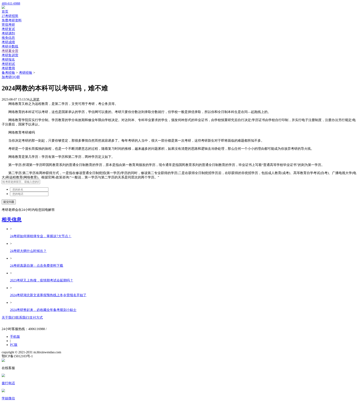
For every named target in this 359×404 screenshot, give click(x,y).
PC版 (13, 344)
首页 (5, 11)
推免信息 (8, 37)
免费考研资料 (12, 20)
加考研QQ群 (11, 77)
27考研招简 (10, 16)
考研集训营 (10, 55)
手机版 (15, 336)
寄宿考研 (8, 24)
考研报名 (8, 59)
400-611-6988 (11, 3)
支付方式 (36, 317)
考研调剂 (8, 33)
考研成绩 (8, 42)
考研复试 (8, 29)
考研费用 (8, 68)
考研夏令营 (10, 51)
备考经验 (8, 72)
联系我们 (22, 317)
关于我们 (8, 317)
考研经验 (25, 72)
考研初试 (8, 64)
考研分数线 (10, 46)
